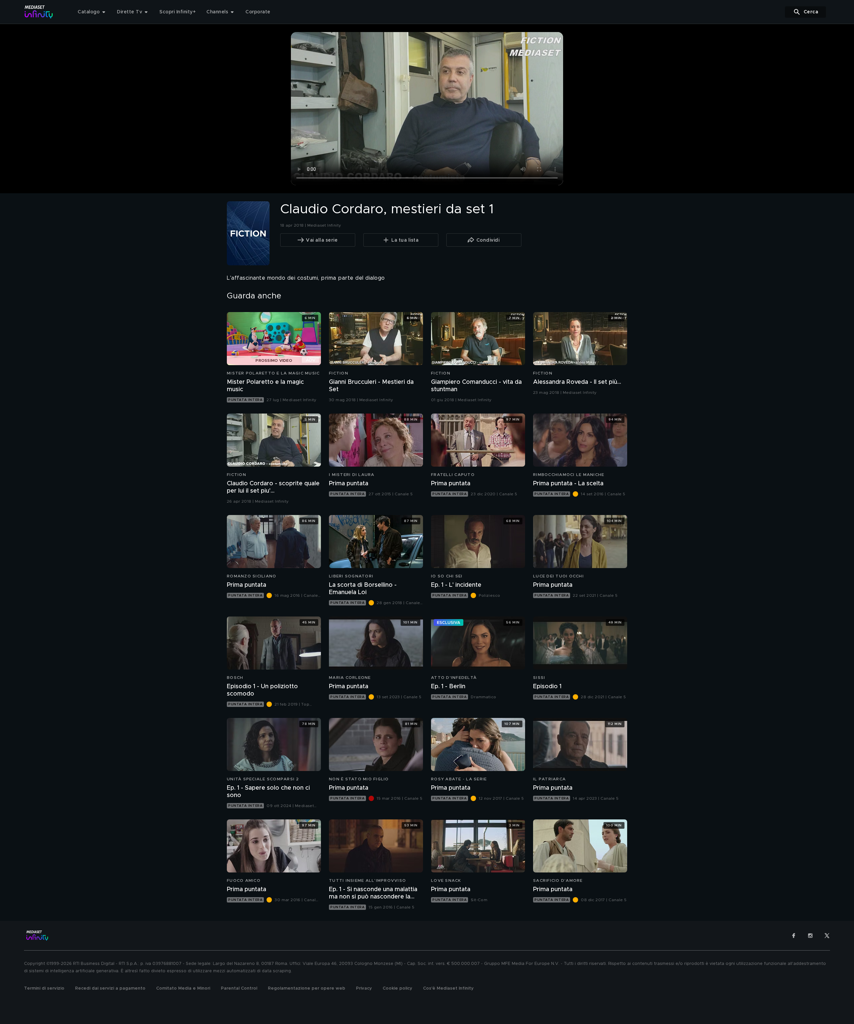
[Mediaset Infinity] (39, 12)
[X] (827, 936)
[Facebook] (794, 936)
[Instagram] (810, 936)
